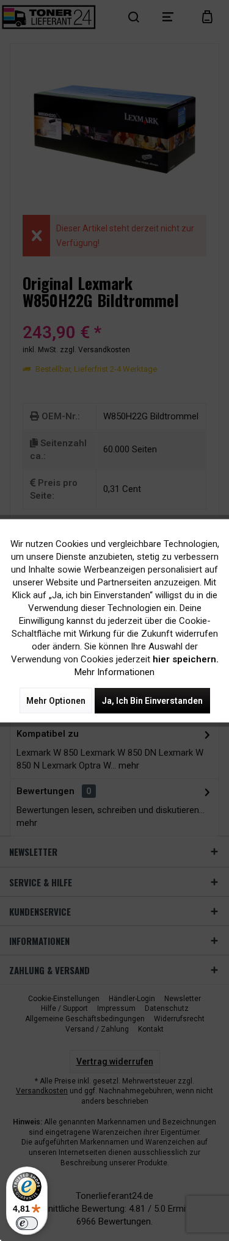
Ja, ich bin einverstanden (152, 700)
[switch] (27, 1223)
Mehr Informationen (114, 671)
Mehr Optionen (55, 700)
